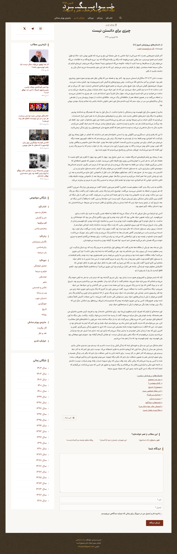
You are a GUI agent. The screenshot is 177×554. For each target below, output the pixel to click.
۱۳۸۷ (39, 466)
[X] (24, 28)
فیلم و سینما (41, 271)
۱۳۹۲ (39, 437)
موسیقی (43, 277)
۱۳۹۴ (39, 426)
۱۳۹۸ (39, 403)
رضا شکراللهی (80, 540)
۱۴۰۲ (39, 380)
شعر (45, 282)
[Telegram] (32, 28)
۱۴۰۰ (39, 391)
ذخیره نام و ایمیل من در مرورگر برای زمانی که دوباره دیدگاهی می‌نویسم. (130, 513)
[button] (120, 18)
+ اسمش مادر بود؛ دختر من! (150, 406)
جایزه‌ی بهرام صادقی (62, 18)
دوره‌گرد (91, 18)
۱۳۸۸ (39, 460)
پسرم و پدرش (155, 398)
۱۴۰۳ (39, 374)
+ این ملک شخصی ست (152, 391)
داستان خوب (41, 298)
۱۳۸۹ (39, 454)
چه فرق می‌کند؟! (154, 395)
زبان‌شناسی (42, 247)
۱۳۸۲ (39, 495)
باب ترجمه (42, 252)
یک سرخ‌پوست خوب (145, 48)
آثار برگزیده (42, 328)
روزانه (44, 314)
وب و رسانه (42, 293)
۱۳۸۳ (39, 489)
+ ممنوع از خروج (155, 387)
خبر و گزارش (41, 218)
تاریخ (44, 309)
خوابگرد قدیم (79, 18)
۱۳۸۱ (39, 501)
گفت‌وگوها (42, 223)
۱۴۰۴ (39, 368)
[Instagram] (40, 28)
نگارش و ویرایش (39, 242)
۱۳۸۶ (39, 472)
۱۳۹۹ (39, 397)
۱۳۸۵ (39, 478)
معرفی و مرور (41, 212)
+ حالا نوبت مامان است (152, 410)
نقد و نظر (42, 333)
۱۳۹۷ (39, 408)
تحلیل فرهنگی (40, 266)
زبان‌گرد (100, 18)
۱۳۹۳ (39, 431)
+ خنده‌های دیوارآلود (153, 402)
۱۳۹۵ (39, 420)
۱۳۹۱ (39, 443)
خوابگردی (42, 304)
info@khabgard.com (86, 546)
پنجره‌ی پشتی (41, 228)
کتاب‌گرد (109, 18)
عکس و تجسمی (39, 287)
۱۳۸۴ (39, 483)
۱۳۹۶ (39, 414)
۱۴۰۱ (40, 385)
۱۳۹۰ (39, 449)
